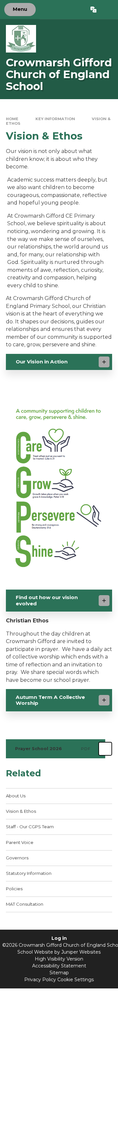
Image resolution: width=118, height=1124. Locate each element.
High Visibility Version (59, 959)
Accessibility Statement (59, 966)
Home (12, 119)
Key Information (55, 119)
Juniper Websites (81, 952)
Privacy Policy (40, 980)
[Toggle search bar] (107, 9)
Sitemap (59, 973)
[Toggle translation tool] (93, 9)
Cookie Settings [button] (75, 980)
